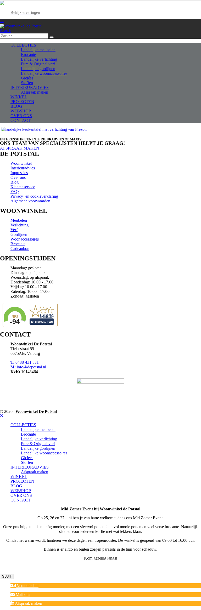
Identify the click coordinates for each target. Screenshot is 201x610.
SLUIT (7, 576)
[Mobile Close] (1, 416)
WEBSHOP (20, 111)
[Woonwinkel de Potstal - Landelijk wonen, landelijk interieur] (21, 26)
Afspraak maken (34, 92)
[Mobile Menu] (2, 21)
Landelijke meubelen (38, 50)
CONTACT (20, 120)
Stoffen (27, 83)
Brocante (28, 54)
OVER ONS (21, 115)
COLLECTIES (23, 45)
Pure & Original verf (38, 64)
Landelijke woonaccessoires (44, 73)
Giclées (27, 78)
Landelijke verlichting (39, 59)
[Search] (51, 37)
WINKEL (18, 97)
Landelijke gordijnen (38, 68)
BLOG (16, 106)
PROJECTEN (22, 101)
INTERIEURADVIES (29, 87)
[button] (24, 585)
